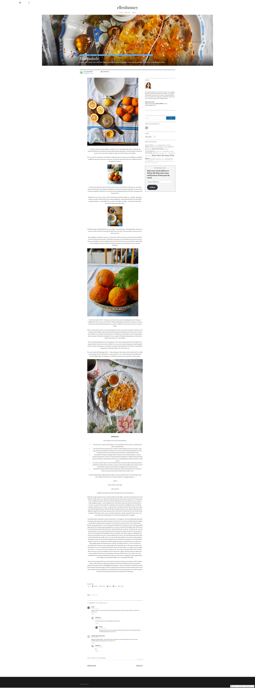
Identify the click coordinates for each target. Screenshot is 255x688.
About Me (127, 12)
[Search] (29, 3)
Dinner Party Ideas (157, 149)
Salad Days (163, 159)
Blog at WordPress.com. (84, 684)
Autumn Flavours (168, 145)
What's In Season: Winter (150, 162)
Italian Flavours (155, 153)
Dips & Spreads (166, 149)
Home (121, 12)
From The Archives (166, 151)
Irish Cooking (112, 55)
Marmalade (94, 595)
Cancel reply (140, 659)
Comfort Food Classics (103, 55)
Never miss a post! (160, 168)
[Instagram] (146, 127)
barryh (92, 607)
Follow (152, 187)
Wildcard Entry (156, 162)
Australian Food (161, 145)
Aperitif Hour (155, 145)
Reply (93, 614)
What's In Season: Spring (147, 55)
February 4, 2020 (99, 647)
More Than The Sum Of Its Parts (124, 55)
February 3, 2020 (95, 608)
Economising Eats (150, 151)
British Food (94, 55)
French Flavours (160, 151)
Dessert (150, 149)
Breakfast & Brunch (85, 55)
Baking (147, 147)
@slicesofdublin (159, 103)
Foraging (156, 151)
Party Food (152, 159)
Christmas (165, 146)
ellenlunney (127, 7)
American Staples (149, 145)
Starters (146, 161)
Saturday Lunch (136, 55)
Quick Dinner (158, 159)
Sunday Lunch (150, 161)
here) (95, 549)
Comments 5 (105, 71)
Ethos (134, 12)
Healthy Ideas (171, 151)
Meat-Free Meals (171, 153)
